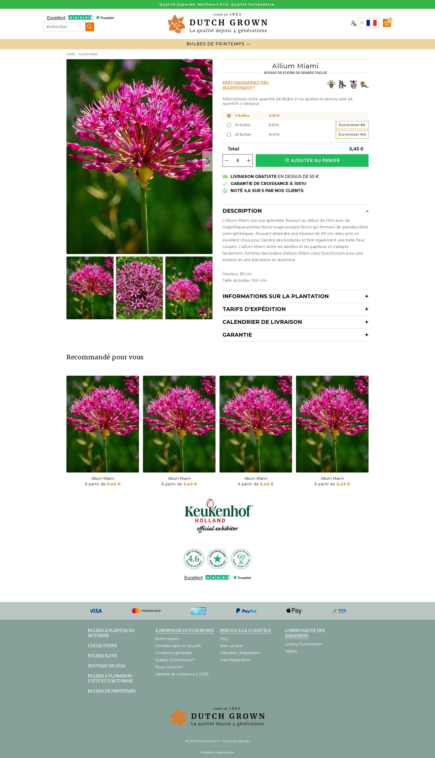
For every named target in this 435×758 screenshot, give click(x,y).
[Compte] (353, 23)
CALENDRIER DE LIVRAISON (262, 322)
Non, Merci (367, 742)
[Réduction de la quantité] (227, 160)
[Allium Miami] (102, 424)
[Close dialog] (423, 629)
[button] (207, 161)
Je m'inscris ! (367, 730)
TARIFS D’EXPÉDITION (254, 309)
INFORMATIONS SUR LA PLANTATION (276, 296)
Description (242, 211)
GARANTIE (237, 335)
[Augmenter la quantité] (249, 160)
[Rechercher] (89, 26)
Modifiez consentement (217, 752)
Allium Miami (102, 478)
